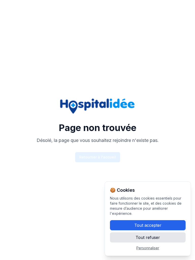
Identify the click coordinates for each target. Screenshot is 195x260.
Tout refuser (148, 237)
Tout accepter (147, 225)
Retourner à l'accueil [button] (97, 157)
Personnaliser (147, 248)
